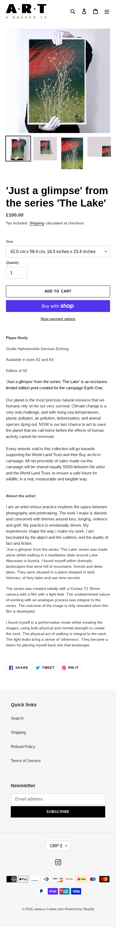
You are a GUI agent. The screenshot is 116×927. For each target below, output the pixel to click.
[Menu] (106, 11)
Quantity (12, 263)
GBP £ (56, 845)
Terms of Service (26, 760)
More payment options (58, 319)
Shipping (36, 223)
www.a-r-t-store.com (49, 909)
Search (17, 718)
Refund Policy (23, 746)
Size (9, 242)
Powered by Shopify (79, 909)
